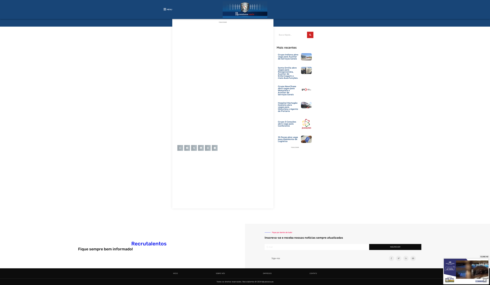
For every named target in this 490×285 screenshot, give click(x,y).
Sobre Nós (220, 273)
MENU (169, 9)
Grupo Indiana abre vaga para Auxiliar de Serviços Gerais (288, 56)
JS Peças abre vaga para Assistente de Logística (288, 139)
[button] (180, 148)
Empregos (267, 273)
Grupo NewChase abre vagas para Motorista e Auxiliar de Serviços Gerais (287, 90)
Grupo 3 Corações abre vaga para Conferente (287, 124)
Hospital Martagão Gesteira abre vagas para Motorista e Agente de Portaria (288, 107)
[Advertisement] (222, 43)
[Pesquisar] (310, 35)
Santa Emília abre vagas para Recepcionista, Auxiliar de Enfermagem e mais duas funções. (288, 73)
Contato (313, 273)
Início (175, 273)
